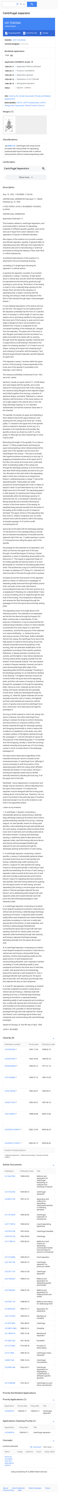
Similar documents (26, 96)
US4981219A (10, 1199)
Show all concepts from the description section (9, 1461)
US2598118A (10, 1367)
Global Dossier (31, 105)
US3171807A (10, 1224)
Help (20, 1490)
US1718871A (10, 1241)
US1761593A (10, 1215)
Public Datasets (35, 1488)
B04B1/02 (11, 146)
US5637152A (10, 1102)
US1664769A (10, 1176)
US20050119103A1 (13, 1143)
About (5, 1488)
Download (36, 1447)
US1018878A (10, 1383)
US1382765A (10, 1341)
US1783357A (10, 1333)
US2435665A (10, 1049)
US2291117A (10, 1271)
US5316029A (10, 1091)
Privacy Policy (8, 1490)
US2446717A (10, 1302)
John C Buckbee (19, 40)
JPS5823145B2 (11, 1328)
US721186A (9, 1353)
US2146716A (10, 1262)
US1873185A (10, 1323)
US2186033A (10, 1290)
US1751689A (10, 1257)
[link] (25, 150)
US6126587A (10, 1114)
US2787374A (10, 1231)
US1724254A (10, 1192)
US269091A (9, 1411)
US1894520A (10, 1309)
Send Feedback (18, 1488)
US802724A (9, 1360)
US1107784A (10, 1346)
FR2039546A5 (10, 1066)
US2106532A (10, 1279)
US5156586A (10, 1077)
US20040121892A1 (13, 1129)
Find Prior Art (31, 33)
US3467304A (10, 1059)
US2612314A (10, 1236)
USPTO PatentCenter (31, 103)
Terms (47, 1488)
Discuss (41, 105)
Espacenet (19, 105)
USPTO (19, 103)
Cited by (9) (13, 96)
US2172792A (10, 1316)
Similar (45, 33)
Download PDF (14, 33)
